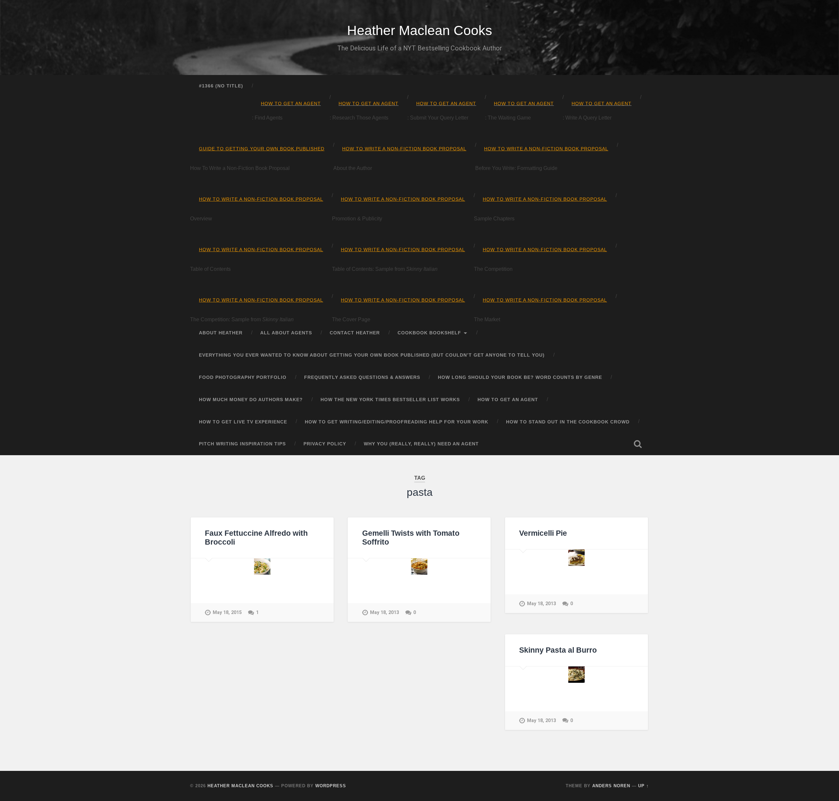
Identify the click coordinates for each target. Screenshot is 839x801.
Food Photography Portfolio (242, 377)
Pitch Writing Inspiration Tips (242, 443)
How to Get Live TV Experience (243, 421)
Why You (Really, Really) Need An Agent (421, 443)
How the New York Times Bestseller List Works (390, 399)
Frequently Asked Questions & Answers (362, 377)
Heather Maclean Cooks (419, 30)
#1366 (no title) (221, 86)
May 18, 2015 (227, 612)
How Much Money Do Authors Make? (251, 399)
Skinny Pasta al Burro (558, 650)
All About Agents (286, 332)
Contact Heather (355, 332)
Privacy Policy (324, 443)
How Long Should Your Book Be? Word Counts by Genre (520, 377)
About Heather (221, 332)
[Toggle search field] (638, 444)
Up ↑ (643, 785)
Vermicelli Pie (543, 533)
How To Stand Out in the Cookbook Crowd (568, 421)
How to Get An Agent (508, 399)
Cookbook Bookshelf (429, 332)
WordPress (330, 785)
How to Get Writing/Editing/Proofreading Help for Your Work (396, 421)
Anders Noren (611, 785)
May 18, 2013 (384, 612)
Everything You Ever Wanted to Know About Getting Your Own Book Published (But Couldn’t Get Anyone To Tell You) (372, 355)
